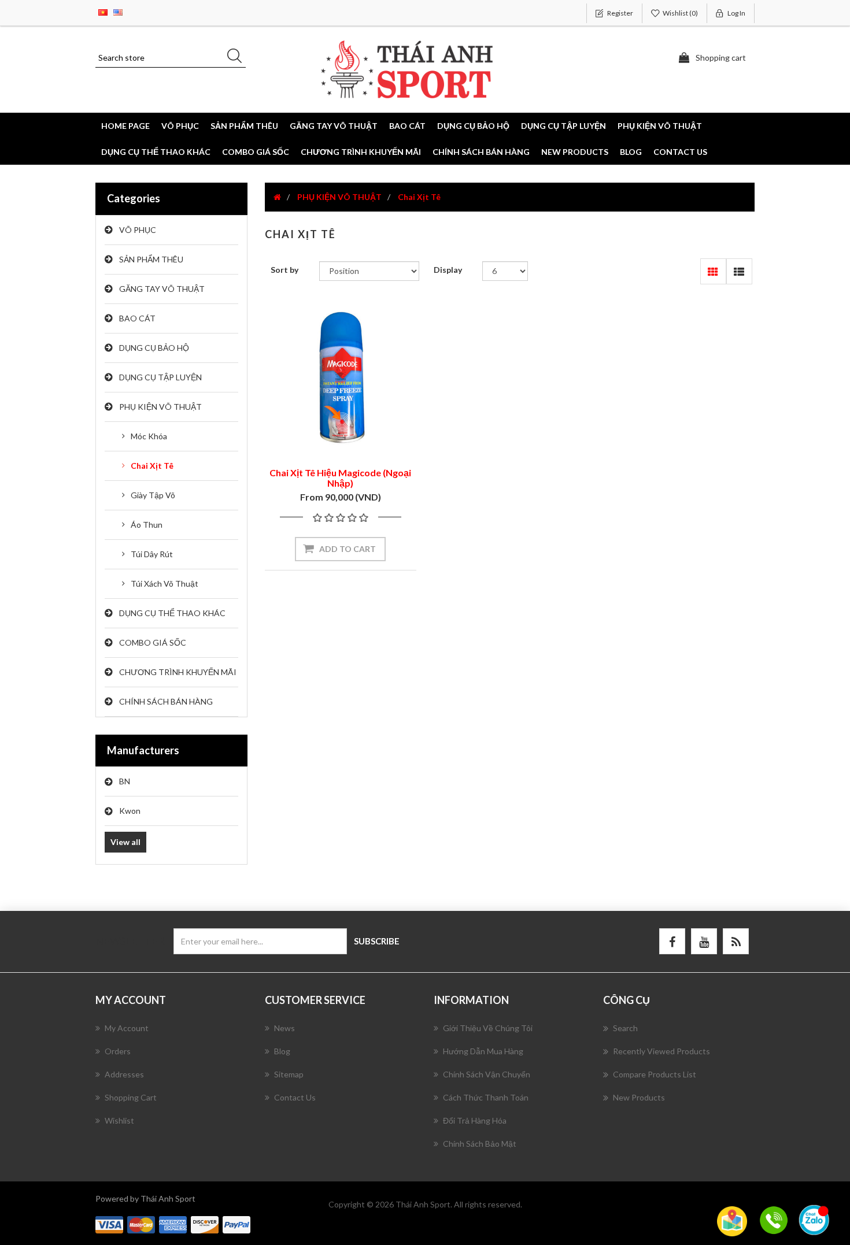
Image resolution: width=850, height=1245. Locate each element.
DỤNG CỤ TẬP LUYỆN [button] (563, 126)
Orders (118, 1051)
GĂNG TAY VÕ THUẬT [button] (334, 126)
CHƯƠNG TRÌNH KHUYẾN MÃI (361, 152)
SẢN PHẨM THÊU (151, 259)
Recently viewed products (661, 1051)
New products (574, 152)
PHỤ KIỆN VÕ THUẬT (160, 407)
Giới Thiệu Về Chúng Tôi (488, 1028)
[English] (118, 11)
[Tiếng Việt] (103, 11)
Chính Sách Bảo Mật (479, 1143)
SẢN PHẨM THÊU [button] (244, 126)
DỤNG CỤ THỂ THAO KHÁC (155, 152)
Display (448, 270)
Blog (631, 152)
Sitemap (289, 1074)
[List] (739, 271)
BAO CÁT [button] (407, 126)
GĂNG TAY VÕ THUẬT (162, 289)
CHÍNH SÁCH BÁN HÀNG (481, 152)
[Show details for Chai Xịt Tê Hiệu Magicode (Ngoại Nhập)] (340, 377)
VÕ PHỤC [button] (180, 126)
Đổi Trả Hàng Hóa (475, 1120)
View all (125, 842)
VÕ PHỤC (137, 230)
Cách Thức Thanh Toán (486, 1097)
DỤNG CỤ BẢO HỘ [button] (473, 126)
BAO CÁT (137, 318)
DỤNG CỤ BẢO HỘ (154, 348)
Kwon (130, 811)
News (284, 1028)
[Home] (277, 197)
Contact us (680, 152)
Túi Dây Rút (152, 554)
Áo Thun (146, 524)
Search (625, 1028)
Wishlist (119, 1120)
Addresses (124, 1074)
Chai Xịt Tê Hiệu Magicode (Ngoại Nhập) (340, 477)
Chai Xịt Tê (152, 465)
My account (127, 1028)
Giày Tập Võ (153, 495)
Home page (125, 126)
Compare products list (654, 1074)
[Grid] (713, 271)
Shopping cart (131, 1097)
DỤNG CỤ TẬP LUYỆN (160, 377)
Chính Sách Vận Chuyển (486, 1074)
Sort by (284, 270)
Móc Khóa (149, 436)
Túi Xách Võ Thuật (164, 583)
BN (124, 781)
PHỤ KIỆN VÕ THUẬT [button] (660, 126)
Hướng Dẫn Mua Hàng (483, 1051)
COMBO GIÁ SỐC (255, 152)
